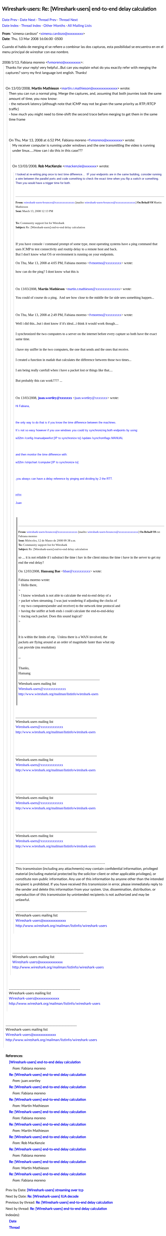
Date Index (10, 25)
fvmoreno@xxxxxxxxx (64, 62)
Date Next (27, 20)
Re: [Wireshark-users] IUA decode (52, 1196)
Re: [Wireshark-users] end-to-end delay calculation (47, 1074)
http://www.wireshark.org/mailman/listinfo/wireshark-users (58, 694)
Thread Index (31, 25)
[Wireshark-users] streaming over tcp (55, 1190)
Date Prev (9, 20)
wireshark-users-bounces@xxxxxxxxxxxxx (49, 202)
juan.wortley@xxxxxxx (55, 398)
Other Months (54, 25)
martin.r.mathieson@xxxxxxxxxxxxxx (89, 88)
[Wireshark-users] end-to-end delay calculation (45, 1062)
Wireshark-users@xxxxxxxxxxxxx (42, 689)
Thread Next (68, 20)
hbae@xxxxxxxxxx (76, 571)
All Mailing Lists (80, 25)
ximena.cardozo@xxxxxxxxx (62, 33)
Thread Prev (47, 20)
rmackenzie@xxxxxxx (80, 166)
